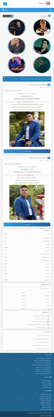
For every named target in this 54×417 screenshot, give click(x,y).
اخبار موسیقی (46, 238)
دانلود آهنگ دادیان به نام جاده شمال (42, 348)
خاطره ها (47, 251)
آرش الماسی (22, 308)
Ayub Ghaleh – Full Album (45, 403)
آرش (48, 308)
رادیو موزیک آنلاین (45, 257)
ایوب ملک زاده (25, 93)
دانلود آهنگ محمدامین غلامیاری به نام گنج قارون (40, 345)
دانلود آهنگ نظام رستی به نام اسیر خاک (43, 371)
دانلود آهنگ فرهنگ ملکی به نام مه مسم (43, 369)
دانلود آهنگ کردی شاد (45, 254)
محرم (48, 273)
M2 (49, 292)
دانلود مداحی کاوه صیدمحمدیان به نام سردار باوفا (36, 324)
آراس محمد (47, 299)
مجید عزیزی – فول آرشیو (46, 400)
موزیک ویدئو (46, 280)
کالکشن (47, 270)
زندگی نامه (47, 264)
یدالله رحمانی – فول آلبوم (46, 405)
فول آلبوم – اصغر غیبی (46, 407)
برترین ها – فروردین (47, 385)
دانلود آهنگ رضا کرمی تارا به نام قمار (38, 321)
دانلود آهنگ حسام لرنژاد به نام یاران (43, 335)
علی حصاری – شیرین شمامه (41, 327)
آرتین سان (23, 305)
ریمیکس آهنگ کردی (45, 260)
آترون (24, 292)
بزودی (48, 244)
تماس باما (15, 79)
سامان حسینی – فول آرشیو (45, 396)
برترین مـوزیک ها (6, 16)
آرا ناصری (23, 295)
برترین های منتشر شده (46, 380)
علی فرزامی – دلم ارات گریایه (40, 316)
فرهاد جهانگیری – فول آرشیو (45, 398)
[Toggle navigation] (50, 9)
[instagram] (6, 10)
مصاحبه (47, 277)
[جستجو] (5, 4)
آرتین (48, 305)
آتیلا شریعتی (46, 295)
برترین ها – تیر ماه (47, 383)
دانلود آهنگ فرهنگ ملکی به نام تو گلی (42, 342)
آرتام (24, 302)
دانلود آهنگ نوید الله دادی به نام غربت (43, 373)
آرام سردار (23, 299)
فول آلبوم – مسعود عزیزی (46, 409)
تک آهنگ (47, 247)
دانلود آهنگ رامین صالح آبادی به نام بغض (42, 339)
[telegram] (3, 10)
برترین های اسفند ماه (46, 387)
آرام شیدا (47, 302)
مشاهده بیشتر (28, 151)
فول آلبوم (47, 267)
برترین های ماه (46, 241)
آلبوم (48, 234)
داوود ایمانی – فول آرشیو (46, 394)
